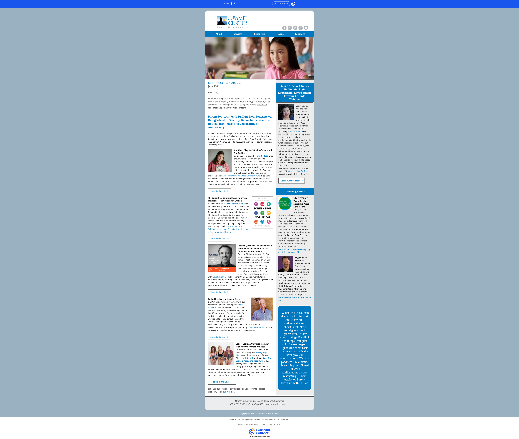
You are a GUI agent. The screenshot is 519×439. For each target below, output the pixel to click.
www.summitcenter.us (276, 404)
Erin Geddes (262, 156)
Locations (300, 33)
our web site (228, 391)
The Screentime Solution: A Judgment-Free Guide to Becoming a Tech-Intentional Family (228, 229)
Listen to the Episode (219, 191)
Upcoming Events (295, 191)
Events (281, 33)
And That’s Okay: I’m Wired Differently (239, 175)
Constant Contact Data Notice (271, 424)
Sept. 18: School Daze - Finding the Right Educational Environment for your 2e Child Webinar (294, 93)
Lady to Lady (248, 358)
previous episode (257, 327)
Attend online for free (298, 171)
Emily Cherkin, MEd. (234, 203)
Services (238, 33)
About (219, 33)
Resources (259, 33)
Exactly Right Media (221, 277)
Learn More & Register (291, 181)
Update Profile (253, 424)
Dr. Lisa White (296, 131)
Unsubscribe (242, 424)
